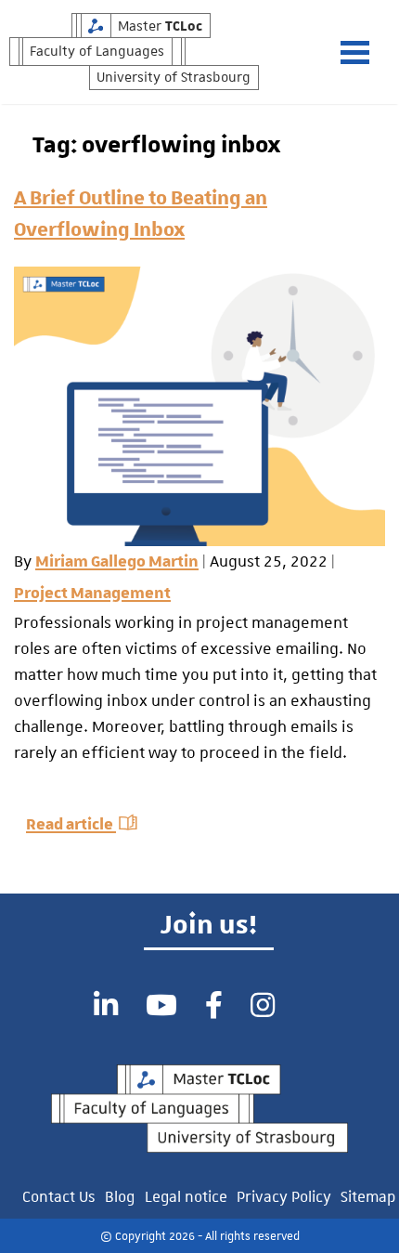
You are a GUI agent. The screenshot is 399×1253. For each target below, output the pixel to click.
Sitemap (368, 1196)
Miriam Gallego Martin (117, 562)
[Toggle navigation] (364, 52)
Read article (71, 825)
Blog (120, 1196)
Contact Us (59, 1196)
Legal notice (186, 1196)
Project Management (92, 593)
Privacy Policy (284, 1196)
